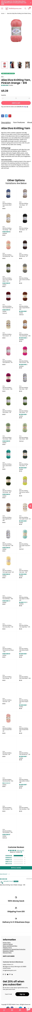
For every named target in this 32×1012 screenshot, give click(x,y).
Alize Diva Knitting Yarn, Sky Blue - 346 (7, 831)
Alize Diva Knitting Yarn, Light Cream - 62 (24, 518)
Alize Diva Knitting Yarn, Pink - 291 (7, 700)
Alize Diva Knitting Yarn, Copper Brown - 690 (24, 308)
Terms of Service (8, 944)
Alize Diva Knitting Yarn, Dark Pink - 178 (7, 361)
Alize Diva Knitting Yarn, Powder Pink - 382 (24, 729)
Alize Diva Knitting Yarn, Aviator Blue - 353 (7, 205)
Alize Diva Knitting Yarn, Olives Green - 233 (24, 650)
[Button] (25, 8)
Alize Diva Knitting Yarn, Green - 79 (23, 411)
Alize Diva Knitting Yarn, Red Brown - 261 (24, 753)
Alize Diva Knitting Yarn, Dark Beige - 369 (24, 335)
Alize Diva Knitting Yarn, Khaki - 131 (23, 464)
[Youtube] (12, 974)
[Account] (20, 1010)
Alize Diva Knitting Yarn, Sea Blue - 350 (24, 808)
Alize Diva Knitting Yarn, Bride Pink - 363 (8, 255)
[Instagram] (5, 974)
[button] (5, 85)
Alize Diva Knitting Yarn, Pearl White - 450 (25, 677)
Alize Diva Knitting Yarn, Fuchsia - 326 (7, 388)
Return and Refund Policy (10, 946)
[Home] (4, 1010)
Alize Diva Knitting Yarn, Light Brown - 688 (7, 519)
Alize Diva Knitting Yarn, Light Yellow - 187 (8, 571)
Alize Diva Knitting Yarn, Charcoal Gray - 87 (24, 279)
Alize (2, 76)
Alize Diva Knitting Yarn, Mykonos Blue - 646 (24, 599)
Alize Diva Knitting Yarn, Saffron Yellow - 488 (24, 781)
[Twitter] (6, 115)
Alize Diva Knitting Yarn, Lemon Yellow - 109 (24, 492)
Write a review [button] (16, 868)
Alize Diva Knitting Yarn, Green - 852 (7, 438)
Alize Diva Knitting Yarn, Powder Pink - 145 (7, 729)
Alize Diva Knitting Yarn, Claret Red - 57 (8, 307)
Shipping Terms (7, 948)
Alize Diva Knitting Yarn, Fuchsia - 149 (24, 361)
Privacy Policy (7, 942)
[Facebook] (2, 115)
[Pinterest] (9, 115)
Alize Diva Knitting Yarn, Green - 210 (7, 411)
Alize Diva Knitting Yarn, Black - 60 (23, 228)
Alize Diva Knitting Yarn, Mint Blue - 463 (8, 598)
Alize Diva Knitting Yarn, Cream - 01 (7, 335)
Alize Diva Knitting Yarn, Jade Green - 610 (7, 465)
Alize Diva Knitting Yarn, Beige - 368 (7, 228)
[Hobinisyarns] (13, 8)
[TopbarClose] (31, 2)
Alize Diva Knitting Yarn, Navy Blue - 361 (8, 626)
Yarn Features (19, 122)
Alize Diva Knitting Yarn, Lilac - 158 (23, 571)
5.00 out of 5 (20, 850)
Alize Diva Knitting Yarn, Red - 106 (7, 753)
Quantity (3, 95)
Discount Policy (7, 953)
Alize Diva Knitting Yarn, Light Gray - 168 (8, 544)
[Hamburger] (2, 8)
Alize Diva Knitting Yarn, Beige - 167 (23, 204)
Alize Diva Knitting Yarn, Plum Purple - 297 (24, 701)
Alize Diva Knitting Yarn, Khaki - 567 (7, 491)
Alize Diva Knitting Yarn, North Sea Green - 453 (8, 650)
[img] (3, 879)
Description (6, 122)
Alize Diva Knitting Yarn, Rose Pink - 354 (8, 780)
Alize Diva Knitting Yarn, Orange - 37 (7, 677)
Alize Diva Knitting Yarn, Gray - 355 (23, 388)
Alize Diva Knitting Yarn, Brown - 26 (23, 255)
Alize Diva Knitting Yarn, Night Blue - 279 (24, 626)
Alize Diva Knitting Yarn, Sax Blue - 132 (7, 808)
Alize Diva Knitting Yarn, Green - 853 (23, 438)
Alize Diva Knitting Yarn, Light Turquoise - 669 (25, 545)
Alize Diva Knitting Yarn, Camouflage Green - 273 (7, 279)
